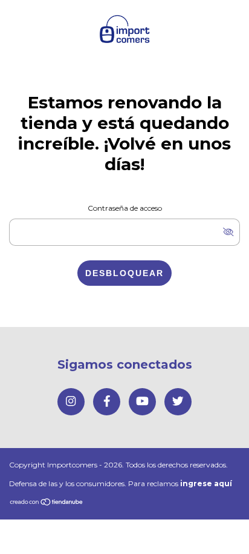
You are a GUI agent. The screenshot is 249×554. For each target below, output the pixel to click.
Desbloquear (124, 273)
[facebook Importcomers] (106, 401)
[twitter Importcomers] (178, 401)
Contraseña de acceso (125, 208)
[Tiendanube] (47, 502)
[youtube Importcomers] (142, 401)
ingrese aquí (206, 483)
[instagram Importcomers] (71, 401)
